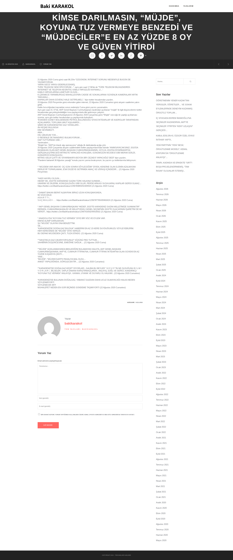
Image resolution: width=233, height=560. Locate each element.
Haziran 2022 (162, 405)
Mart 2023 (160, 356)
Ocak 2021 (161, 497)
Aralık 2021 (161, 437)
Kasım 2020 (161, 508)
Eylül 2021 (160, 454)
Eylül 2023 (160, 340)
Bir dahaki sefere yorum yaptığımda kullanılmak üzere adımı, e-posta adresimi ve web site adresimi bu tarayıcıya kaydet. (88, 414)
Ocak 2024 (161, 319)
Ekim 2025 (160, 227)
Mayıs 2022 (161, 410)
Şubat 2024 (161, 313)
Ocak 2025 (161, 270)
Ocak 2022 (161, 432)
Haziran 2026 (162, 200)
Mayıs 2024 (161, 297)
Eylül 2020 (160, 519)
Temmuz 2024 (162, 286)
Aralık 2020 (161, 502)
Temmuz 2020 (162, 529)
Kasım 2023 (161, 329)
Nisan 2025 (161, 254)
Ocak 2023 (161, 367)
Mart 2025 (160, 259)
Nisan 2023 (161, 351)
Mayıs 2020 (161, 540)
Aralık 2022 (161, 373)
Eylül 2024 (160, 281)
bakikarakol (30, 64)
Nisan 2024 (161, 302)
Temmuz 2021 (162, 464)
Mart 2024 (160, 308)
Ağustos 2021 (162, 459)
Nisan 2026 (161, 210)
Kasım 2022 (161, 378)
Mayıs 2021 (161, 475)
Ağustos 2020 (162, 524)
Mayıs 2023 (161, 346)
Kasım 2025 (161, 221)
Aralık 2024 (161, 275)
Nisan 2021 (161, 481)
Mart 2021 (160, 486)
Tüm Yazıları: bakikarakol (81, 329)
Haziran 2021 (162, 470)
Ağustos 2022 (162, 394)
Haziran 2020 (162, 535)
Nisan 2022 (161, 416)
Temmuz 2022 (162, 400)
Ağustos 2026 (162, 189)
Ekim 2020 (160, 513)
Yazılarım (139, 302)
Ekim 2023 (160, 335)
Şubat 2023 (161, 362)
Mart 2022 (160, 421)
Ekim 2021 (160, 448)
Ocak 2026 (161, 216)
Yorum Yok (47, 64)
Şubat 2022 (161, 427)
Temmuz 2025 (162, 243)
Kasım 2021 (161, 443)
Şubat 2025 (161, 264)
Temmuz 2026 (162, 194)
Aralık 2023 (161, 324)
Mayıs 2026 (161, 205)
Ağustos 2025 (162, 237)
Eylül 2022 (160, 389)
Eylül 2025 (160, 232)
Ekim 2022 (160, 383)
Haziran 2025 (162, 248)
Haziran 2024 (162, 291)
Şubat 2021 (161, 492)
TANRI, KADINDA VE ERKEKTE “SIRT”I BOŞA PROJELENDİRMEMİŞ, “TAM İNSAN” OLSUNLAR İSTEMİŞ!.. (174, 167)
